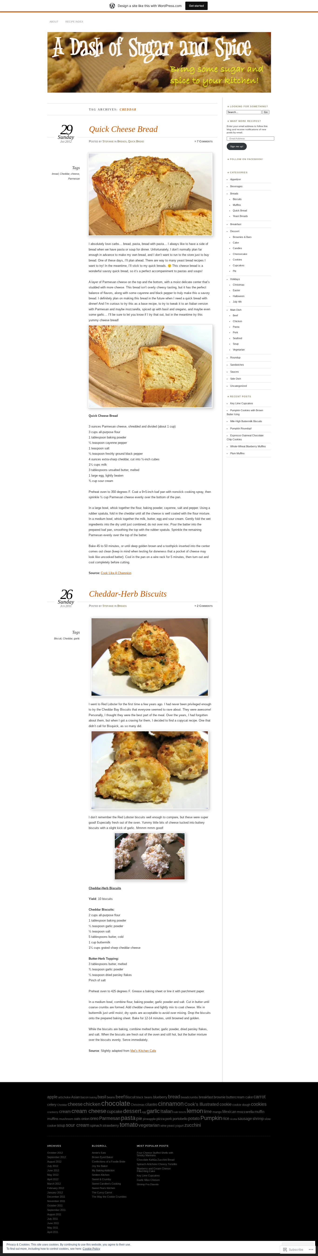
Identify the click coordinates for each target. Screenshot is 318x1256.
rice (226, 1118)
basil (102, 1097)
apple (52, 1097)
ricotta (233, 1119)
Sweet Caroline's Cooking (106, 1183)
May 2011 (52, 1227)
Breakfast (235, 224)
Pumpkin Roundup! (241, 428)
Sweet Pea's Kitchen (103, 1188)
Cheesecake (240, 254)
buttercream (235, 1097)
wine (163, 1125)
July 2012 (52, 1166)
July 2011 (52, 1218)
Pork (235, 332)
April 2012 (52, 1179)
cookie (226, 1104)
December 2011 (56, 1196)
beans (111, 1097)
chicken (92, 1104)
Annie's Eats (99, 1152)
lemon (195, 1110)
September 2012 (56, 1157)
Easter (236, 290)
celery (52, 1104)
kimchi (182, 1112)
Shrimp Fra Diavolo (148, 1184)
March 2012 (54, 1183)
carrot (260, 1096)
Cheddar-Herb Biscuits (128, 593)
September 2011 (56, 1210)
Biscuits (237, 199)
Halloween (238, 296)
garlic (77, 638)
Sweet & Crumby (101, 1179)
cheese (75, 173)
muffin (259, 1111)
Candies (237, 248)
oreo (94, 1118)
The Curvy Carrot (102, 1192)
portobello (180, 1119)
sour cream (77, 1125)
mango (217, 1112)
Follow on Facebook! (246, 159)
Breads (122, 141)
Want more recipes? (245, 121)
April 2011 (52, 1232)
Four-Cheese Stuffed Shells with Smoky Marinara (155, 1154)
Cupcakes (238, 265)
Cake (236, 242)
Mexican (229, 1111)
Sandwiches (237, 364)
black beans (144, 1097)
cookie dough (241, 1104)
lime (208, 1111)
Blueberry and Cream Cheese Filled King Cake (154, 1169)
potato (194, 1118)
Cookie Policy (91, 1248)
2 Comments (205, 606)
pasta (128, 1118)
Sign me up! (236, 146)
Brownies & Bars (242, 237)
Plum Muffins (237, 453)
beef (120, 1096)
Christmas (238, 284)
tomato (129, 1124)
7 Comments (205, 141)
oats (77, 1119)
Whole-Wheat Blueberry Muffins (248, 446)
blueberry (160, 1097)
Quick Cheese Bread (123, 129)
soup (61, 1125)
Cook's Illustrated (201, 1104)
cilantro (151, 1104)
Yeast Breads (240, 216)
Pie (234, 271)
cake (249, 1097)
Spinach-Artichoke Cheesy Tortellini (157, 1164)
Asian (75, 1097)
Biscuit (57, 638)
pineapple (149, 1119)
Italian (166, 1111)
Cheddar (64, 173)
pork (168, 1119)
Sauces (234, 371)
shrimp (258, 1118)
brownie (220, 1097)
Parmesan (74, 178)
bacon (85, 1097)
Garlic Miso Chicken (148, 1180)
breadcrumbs (189, 1097)
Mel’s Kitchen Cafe (143, 1050)
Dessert (234, 231)
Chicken (237, 321)
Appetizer (235, 179)
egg (144, 1112)
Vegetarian (239, 349)
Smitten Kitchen (100, 1174)
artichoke (64, 1097)
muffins (52, 1119)
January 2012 (55, 1192)
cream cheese (88, 1111)
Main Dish (235, 309)
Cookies (237, 259)
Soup (236, 343)
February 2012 (55, 1188)
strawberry (111, 1125)
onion (85, 1119)
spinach (96, 1125)
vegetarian (149, 1125)
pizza (160, 1119)
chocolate (115, 1103)
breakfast (206, 1097)
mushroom (66, 1119)
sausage (245, 1118)
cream (65, 1111)
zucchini (192, 1125)
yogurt (179, 1125)
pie (139, 1118)
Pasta (236, 326)
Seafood (237, 338)
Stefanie (108, 141)
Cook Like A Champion (116, 573)
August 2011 (54, 1214)
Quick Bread (136, 141)
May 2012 (52, 1174)
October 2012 (55, 1152)
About (54, 21)
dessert (132, 1111)
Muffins (237, 205)
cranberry (52, 1112)
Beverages (236, 186)
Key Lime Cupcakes (241, 403)
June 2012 (53, 1170)
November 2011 (56, 1201)
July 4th (237, 301)
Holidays (235, 279)
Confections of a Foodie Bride (108, 1161)
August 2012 (54, 1161)
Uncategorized (238, 385)
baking (93, 1097)
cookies (259, 1104)
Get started (196, 5)
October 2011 (55, 1205)
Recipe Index (74, 21)
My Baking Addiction (103, 1170)
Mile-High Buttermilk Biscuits (246, 421)
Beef (235, 315)
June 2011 (53, 1223)
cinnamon (171, 1103)
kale (175, 1112)
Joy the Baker (100, 1166)
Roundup (235, 357)
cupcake (114, 1111)
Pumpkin (211, 1118)
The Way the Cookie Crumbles (109, 1196)
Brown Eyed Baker (102, 1157)
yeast (171, 1125)
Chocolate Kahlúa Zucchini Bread (155, 1159)
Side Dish (235, 378)
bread (55, 173)
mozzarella (245, 1112)
